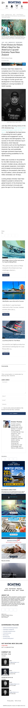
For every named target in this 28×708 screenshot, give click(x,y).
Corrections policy (7, 633)
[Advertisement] (14, 204)
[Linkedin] (6, 235)
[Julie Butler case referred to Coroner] (13, 290)
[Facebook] (2, 235)
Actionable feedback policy (9, 631)
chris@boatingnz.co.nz (14, 672)
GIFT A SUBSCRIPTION (7, 647)
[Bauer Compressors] (13, 536)
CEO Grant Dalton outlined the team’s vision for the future (13, 130)
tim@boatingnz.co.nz (14, 692)
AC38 (6, 42)
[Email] (13, 235)
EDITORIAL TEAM (6, 654)
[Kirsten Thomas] (6, 435)
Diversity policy (6, 636)
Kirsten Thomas (9, 58)
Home (2, 14)
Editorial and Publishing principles (10, 627)
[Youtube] (11, 459)
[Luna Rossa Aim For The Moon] (13, 330)
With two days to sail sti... (9, 574)
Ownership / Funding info (8, 629)
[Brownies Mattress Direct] (13, 558)
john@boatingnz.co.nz (14, 662)
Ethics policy (6, 634)
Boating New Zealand (11, 705)
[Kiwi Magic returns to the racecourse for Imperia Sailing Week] (13, 249)
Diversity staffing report (8, 638)
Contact (3, 656)
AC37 (14, 14)
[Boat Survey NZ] (13, 514)
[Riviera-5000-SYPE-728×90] (13, 66)
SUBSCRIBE (4, 645)
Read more (5, 275)
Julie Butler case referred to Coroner (13, 301)
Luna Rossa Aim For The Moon (11, 340)
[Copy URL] (16, 235)
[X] (9, 235)
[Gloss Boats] (13, 486)
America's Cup (8, 14)
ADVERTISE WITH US (7, 677)
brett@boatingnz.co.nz (14, 684)
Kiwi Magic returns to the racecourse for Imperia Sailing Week (13, 261)
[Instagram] (13, 450)
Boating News (19, 42)
